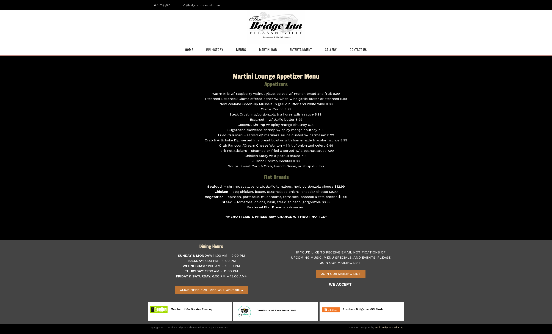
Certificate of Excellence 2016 (276, 310)
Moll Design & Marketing (389, 327)
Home (189, 49)
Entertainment (301, 49)
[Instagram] (400, 5)
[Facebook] (393, 5)
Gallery (331, 49)
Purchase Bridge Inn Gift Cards (363, 309)
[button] (340, 274)
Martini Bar (268, 49)
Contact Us (358, 49)
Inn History (214, 49)
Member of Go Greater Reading (191, 309)
